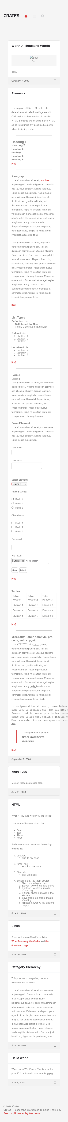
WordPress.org (20, 941)
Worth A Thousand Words (31, 46)
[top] (14, 163)
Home (26, 16)
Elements (18, 93)
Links (16, 926)
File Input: (17, 555)
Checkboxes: (18, 515)
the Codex (34, 941)
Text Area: (17, 460)
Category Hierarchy (26, 967)
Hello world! (20, 1058)
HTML (16, 804)
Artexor (7, 1113)
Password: (17, 539)
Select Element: (20, 479)
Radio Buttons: (19, 491)
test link (44, 180)
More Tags (19, 771)
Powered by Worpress (27, 1113)
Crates (11, 15)
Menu (34, 16)
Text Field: (17, 447)
